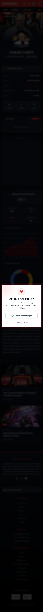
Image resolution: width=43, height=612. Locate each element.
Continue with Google (23, 316)
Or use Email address (21, 323)
